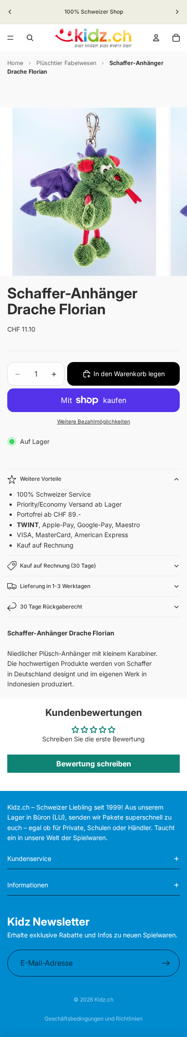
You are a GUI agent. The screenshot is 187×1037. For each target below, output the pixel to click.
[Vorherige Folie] (10, 12)
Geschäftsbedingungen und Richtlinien (93, 1018)
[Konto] (156, 38)
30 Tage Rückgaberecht (51, 606)
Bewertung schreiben (93, 763)
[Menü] (10, 37)
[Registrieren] (166, 963)
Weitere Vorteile (40, 478)
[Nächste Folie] (177, 12)
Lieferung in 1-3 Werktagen (55, 586)
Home (15, 63)
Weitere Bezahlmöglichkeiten (93, 421)
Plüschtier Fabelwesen (66, 63)
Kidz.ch (103, 999)
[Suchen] (30, 38)
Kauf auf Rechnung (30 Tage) (58, 565)
